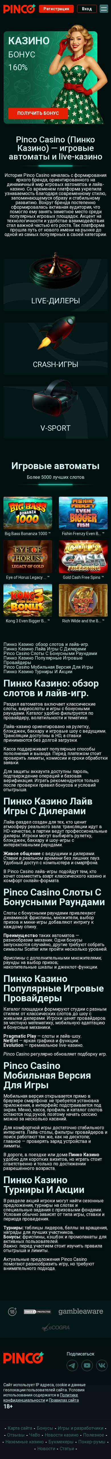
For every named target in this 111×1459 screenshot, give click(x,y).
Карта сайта (20, 1428)
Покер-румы (92, 1442)
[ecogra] (55, 1325)
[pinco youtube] (87, 1365)
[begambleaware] (81, 1310)
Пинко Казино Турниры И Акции (37, 671)
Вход (87, 9)
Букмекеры (61, 1442)
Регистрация (56, 9)
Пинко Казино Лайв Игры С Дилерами (44, 649)
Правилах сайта (64, 1400)
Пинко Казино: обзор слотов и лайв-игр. (46, 644)
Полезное (93, 1435)
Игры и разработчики (80, 1428)
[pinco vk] (102, 1365)
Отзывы (16, 1435)
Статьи (67, 1448)
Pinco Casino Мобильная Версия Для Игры (48, 667)
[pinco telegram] (72, 1365)
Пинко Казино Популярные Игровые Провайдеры (43, 660)
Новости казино (62, 1435)
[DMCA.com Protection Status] (37, 1311)
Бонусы (45, 1428)
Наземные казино (24, 1442)
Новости (46, 1448)
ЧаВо (34, 1435)
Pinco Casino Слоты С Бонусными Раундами (50, 653)
